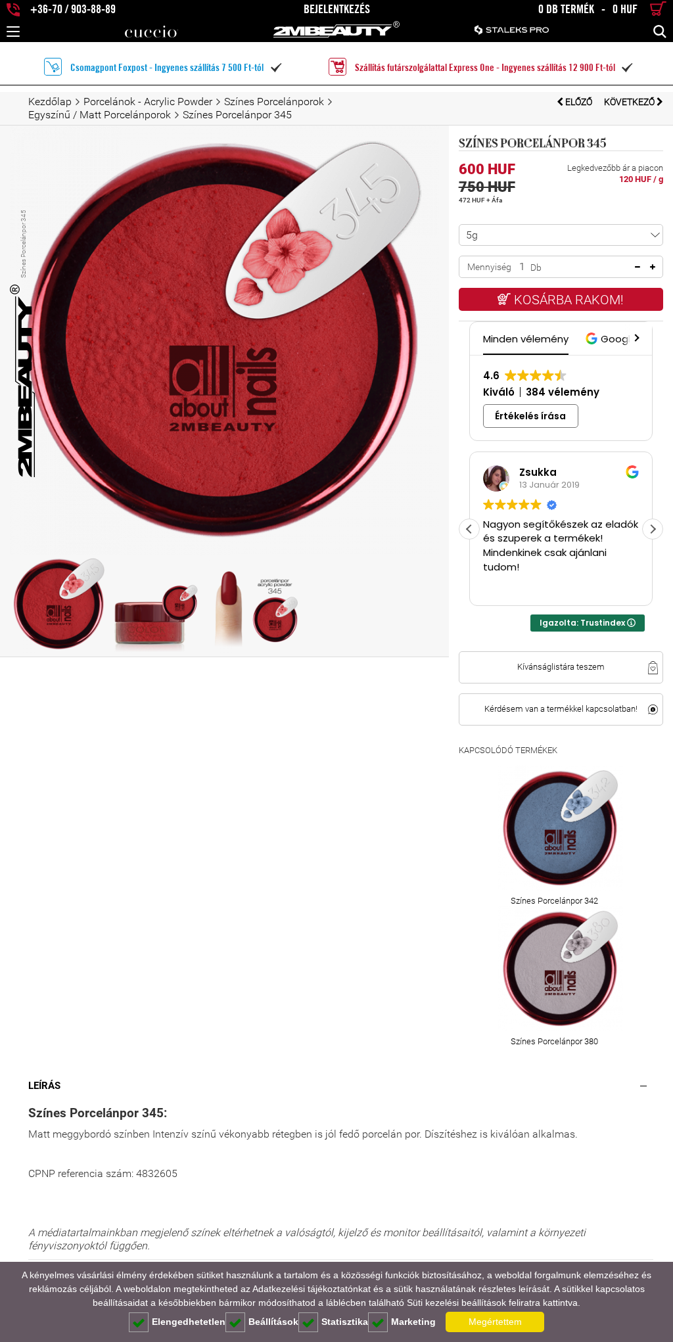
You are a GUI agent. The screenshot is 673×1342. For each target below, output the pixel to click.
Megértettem (495, 1321)
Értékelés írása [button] (530, 416)
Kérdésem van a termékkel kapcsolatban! (561, 709)
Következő (630, 102)
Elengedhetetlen (188, 1321)
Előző (578, 102)
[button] (613, 339)
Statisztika (344, 1321)
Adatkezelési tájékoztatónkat (311, 1289)
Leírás (44, 1086)
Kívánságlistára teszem (561, 667)
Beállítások (273, 1321)
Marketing (413, 1321)
